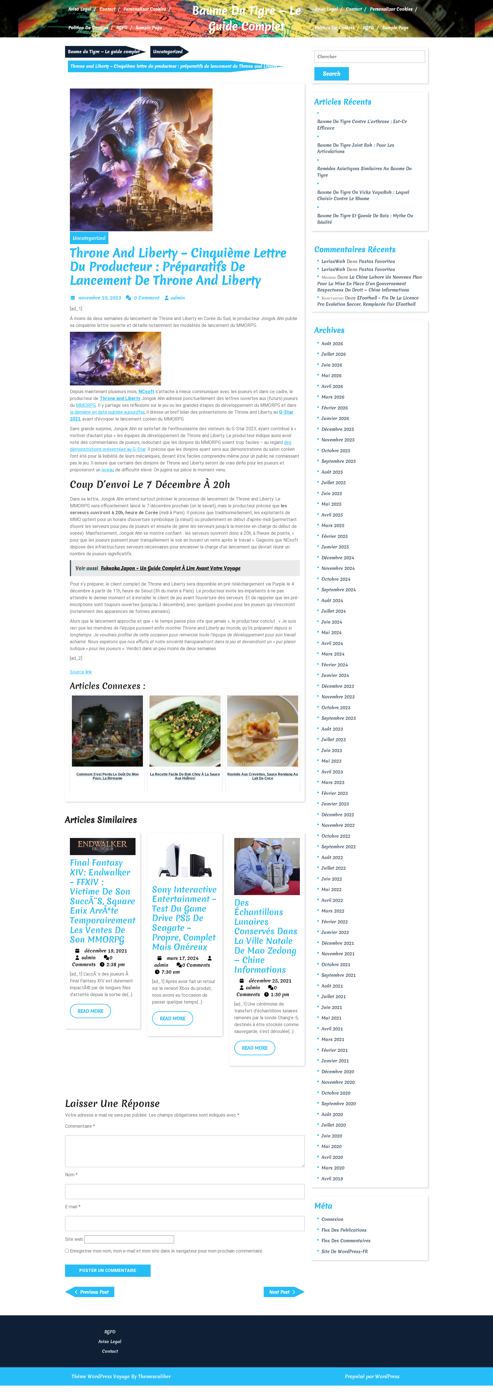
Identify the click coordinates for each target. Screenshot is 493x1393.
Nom (71, 1174)
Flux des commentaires (346, 1240)
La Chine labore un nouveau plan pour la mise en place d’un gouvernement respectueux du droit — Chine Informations (369, 283)
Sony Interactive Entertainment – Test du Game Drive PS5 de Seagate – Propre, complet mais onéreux (184, 918)
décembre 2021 (338, 943)
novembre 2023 (338, 697)
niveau (108, 470)
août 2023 (332, 729)
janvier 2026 (335, 418)
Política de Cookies (88, 28)
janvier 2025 (335, 547)
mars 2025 (333, 525)
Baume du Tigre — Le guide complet (246, 18)
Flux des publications (344, 1230)
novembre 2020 (338, 1082)
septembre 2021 (339, 975)
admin (178, 297)
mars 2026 (333, 397)
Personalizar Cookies (145, 9)
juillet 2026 (334, 354)
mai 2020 (332, 1146)
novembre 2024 (338, 568)
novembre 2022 (338, 825)
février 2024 (335, 665)
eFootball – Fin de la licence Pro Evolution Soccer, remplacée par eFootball (368, 301)
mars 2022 (333, 911)
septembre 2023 (339, 718)
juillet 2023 (334, 739)
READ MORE (94, 1013)
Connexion (332, 1219)
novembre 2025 (338, 440)
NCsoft (146, 391)
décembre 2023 (338, 686)
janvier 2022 (335, 932)
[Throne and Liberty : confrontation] (115, 357)
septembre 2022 (339, 846)
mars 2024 (333, 654)
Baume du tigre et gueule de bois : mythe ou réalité (365, 218)
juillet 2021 (334, 996)
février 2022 (335, 921)
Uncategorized (168, 52)
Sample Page (149, 28)
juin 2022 (332, 879)
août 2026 (332, 343)
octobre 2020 (336, 1093)
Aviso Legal (79, 9)
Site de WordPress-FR (345, 1251)
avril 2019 (332, 1178)
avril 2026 (332, 386)
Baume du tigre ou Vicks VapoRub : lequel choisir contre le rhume (363, 195)
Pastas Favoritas (377, 261)
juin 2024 (332, 622)
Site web (74, 1239)
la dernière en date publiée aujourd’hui (107, 412)
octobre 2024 (336, 579)
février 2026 (335, 408)
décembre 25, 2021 (270, 980)
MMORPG (86, 405)
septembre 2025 (339, 461)
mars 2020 (333, 1168)
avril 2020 (332, 1157)
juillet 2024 (334, 611)
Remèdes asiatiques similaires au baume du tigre (364, 171)
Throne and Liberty (120, 398)
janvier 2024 (335, 675)
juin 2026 (332, 365)
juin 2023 (332, 750)
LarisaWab (333, 261)
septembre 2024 (339, 589)
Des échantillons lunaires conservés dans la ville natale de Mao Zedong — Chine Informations (265, 936)
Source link (81, 672)
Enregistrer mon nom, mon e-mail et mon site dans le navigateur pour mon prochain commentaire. (166, 1251)
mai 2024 (332, 632)
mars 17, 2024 (183, 958)
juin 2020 (332, 1136)
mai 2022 (332, 889)
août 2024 (332, 600)
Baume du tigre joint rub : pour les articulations (355, 148)
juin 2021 (332, 1007)
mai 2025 (332, 504)
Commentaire (80, 1126)
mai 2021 (332, 1018)
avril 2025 (332, 515)
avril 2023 (332, 772)
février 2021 (335, 1050)
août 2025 (332, 472)
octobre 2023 (336, 707)
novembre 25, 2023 (99, 297)
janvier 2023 (335, 804)
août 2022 (332, 857)
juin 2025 (332, 493)
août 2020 (332, 1114)
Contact (107, 9)
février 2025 (335, 536)
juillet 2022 (334, 868)
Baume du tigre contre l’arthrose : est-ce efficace (362, 124)
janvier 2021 (335, 1061)
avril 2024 (332, 643)
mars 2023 (333, 782)
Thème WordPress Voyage (101, 1376)
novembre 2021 (338, 953)
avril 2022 (332, 900)
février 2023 (335, 793)
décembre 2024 (338, 557)
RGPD (122, 28)
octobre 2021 (336, 964)
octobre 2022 (336, 836)
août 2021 (332, 986)
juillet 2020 (334, 1125)
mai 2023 (332, 761)
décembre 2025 (338, 429)
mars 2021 (333, 1039)
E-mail (72, 1206)
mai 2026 (332, 375)
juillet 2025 (334, 482)
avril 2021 (332, 1029)
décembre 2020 (338, 1071)
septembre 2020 (339, 1103)
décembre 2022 (338, 814)
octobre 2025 (336, 450)
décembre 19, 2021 (105, 950)
